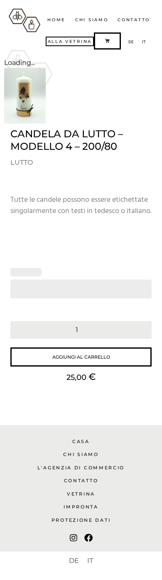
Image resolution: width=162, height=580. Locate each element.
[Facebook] (88, 537)
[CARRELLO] (107, 41)
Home (56, 19)
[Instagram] (73, 537)
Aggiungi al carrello (81, 357)
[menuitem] (131, 41)
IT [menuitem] (144, 42)
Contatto (134, 19)
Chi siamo (91, 19)
